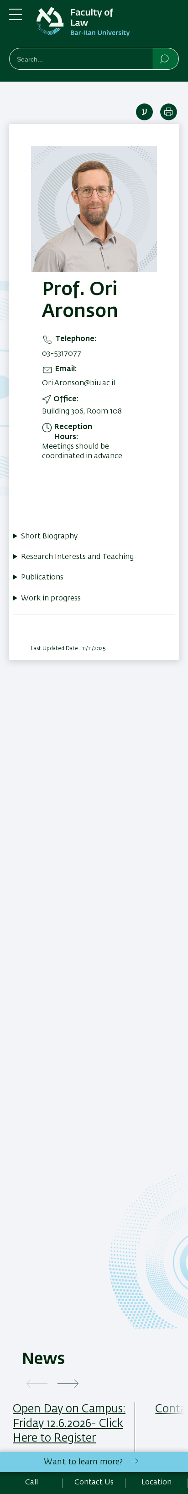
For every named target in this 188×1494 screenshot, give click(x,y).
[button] (37, 1384)
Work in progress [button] (51, 598)
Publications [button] (42, 577)
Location (156, 1482)
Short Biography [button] (49, 536)
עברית (144, 111)
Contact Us (94, 1482)
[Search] (164, 58)
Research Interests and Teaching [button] (77, 557)
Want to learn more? (83, 1462)
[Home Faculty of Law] (108, 26)
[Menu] (15, 18)
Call (31, 1482)
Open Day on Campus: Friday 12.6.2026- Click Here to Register (69, 1424)
